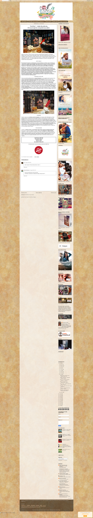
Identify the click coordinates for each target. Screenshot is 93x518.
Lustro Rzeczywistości (63, 480)
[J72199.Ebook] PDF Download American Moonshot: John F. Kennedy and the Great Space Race (64, 496)
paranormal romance (33, 507)
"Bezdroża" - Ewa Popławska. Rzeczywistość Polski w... (64, 390)
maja (61, 370)
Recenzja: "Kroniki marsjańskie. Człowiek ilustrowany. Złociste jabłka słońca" (64, 491)
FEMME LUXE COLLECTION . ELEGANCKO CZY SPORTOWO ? (64, 485)
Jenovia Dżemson (27, 170)
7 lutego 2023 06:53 (28, 162)
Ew (24, 162)
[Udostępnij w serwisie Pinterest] (38, 156)
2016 (60, 401)
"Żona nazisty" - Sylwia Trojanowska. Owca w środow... (65, 384)
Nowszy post (24, 192)
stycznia (61, 392)
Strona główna (24, 21)
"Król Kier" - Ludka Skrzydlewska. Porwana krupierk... (65, 388)
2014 (60, 404)
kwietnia (61, 371)
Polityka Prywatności (85, 513)
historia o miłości (25, 505)
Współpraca (42, 21)
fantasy (26, 507)
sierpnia (61, 366)
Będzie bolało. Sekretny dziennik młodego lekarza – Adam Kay (64, 482)
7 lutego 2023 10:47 (33, 170)
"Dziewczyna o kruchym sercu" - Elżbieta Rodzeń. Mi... (65, 376)
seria (41, 505)
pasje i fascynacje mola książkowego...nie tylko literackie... (63, 466)
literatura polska (35, 505)
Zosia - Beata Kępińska (62, 467)
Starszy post (53, 192)
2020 (60, 396)
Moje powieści (48, 21)
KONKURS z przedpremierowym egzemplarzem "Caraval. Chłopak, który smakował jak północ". (66, 446)
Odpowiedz (25, 167)
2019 (60, 397)
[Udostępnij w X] (36, 156)
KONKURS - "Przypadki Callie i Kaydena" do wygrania (66, 440)
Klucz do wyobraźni (62, 478)
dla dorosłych (36, 506)
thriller (39, 507)
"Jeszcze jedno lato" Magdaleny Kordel (64, 474)
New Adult (41, 506)
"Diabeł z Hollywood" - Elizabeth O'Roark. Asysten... (65, 378)
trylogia (38, 507)
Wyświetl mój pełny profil (62, 328)
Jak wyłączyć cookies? (85, 514)
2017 (60, 400)
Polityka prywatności (63, 21)
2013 (60, 405)
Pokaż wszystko (70, 498)
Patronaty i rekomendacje (33, 21)
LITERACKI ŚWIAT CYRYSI (63, 473)
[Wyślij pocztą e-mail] (34, 156)
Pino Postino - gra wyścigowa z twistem (65, 476)
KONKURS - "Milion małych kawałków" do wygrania (66, 430)
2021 (60, 395)
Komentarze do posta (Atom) (29, 194)
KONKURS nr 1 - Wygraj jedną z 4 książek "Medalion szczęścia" (66, 435)
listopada (61, 365)
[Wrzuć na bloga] (35, 156)
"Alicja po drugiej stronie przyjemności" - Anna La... (64, 382)
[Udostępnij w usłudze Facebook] (37, 156)
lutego (61, 374)
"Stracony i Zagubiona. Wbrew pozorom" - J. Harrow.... (64, 380)
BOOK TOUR (55, 21)
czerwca (61, 369)
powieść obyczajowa (30, 506)
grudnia (61, 364)
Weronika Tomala (65, 322)
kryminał (28, 507)
